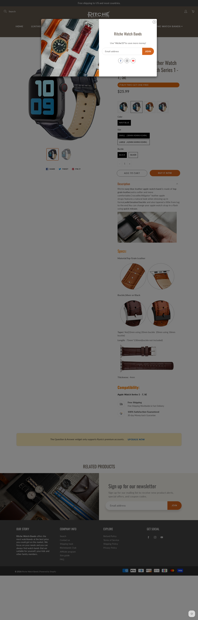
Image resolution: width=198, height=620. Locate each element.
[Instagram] (126, 60)
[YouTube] (133, 60)
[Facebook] (120, 60)
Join (148, 51)
